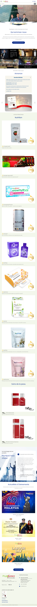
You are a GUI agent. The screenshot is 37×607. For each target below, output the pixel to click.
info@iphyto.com (23, 586)
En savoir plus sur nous (18, 42)
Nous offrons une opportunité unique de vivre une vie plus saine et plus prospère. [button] (26, 469)
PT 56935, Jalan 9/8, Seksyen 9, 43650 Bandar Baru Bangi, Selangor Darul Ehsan (26, 580)
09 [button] (21, 23)
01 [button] (11, 23)
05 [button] (16, 23)
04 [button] (15, 23)
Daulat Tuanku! (18, 538)
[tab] (26, 454)
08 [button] (20, 23)
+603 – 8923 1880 (24, 584)
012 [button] (25, 23)
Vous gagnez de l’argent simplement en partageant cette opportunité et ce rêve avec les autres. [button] (27, 475)
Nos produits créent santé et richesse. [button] (27, 454)
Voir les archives (18, 569)
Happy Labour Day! (18, 563)
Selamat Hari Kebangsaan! (18, 514)
